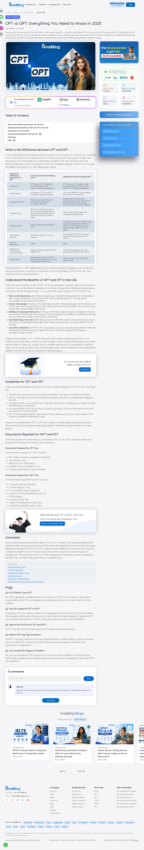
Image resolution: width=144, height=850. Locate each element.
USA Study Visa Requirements (19, 579)
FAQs (52, 807)
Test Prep (42, 5)
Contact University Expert (119, 114)
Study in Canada (78, 797)
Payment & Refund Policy (85, 840)
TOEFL (96, 801)
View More (51, 700)
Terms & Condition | (68, 840)
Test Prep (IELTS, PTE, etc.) (114, 152)
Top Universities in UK (124, 797)
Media (52, 797)
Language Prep (54, 5)
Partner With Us (55, 813)
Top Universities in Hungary (126, 804)
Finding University (111, 131)
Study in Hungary (78, 804)
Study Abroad (30, 5)
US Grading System (15, 576)
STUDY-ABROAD (13, 17)
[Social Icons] (7, 800)
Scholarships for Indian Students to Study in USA (26, 582)
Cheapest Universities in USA (18, 573)
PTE (95, 794)
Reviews (136, 840)
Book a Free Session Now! (52, 523)
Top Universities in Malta (125, 807)
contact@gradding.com (20, 796)
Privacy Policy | (54, 840)
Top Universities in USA (124, 794)
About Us (53, 791)
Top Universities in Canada (126, 791)
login (130, 5)
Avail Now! (85, 369)
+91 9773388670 (20, 793)
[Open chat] (5, 845)
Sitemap (53, 810)
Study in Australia (78, 801)
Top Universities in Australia (126, 801)
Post (88, 678)
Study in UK (76, 791)
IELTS (96, 791)
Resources (67, 5)
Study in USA (76, 794)
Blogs (52, 804)
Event (52, 794)
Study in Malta (77, 807)
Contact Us (54, 801)
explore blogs (79, 719)
